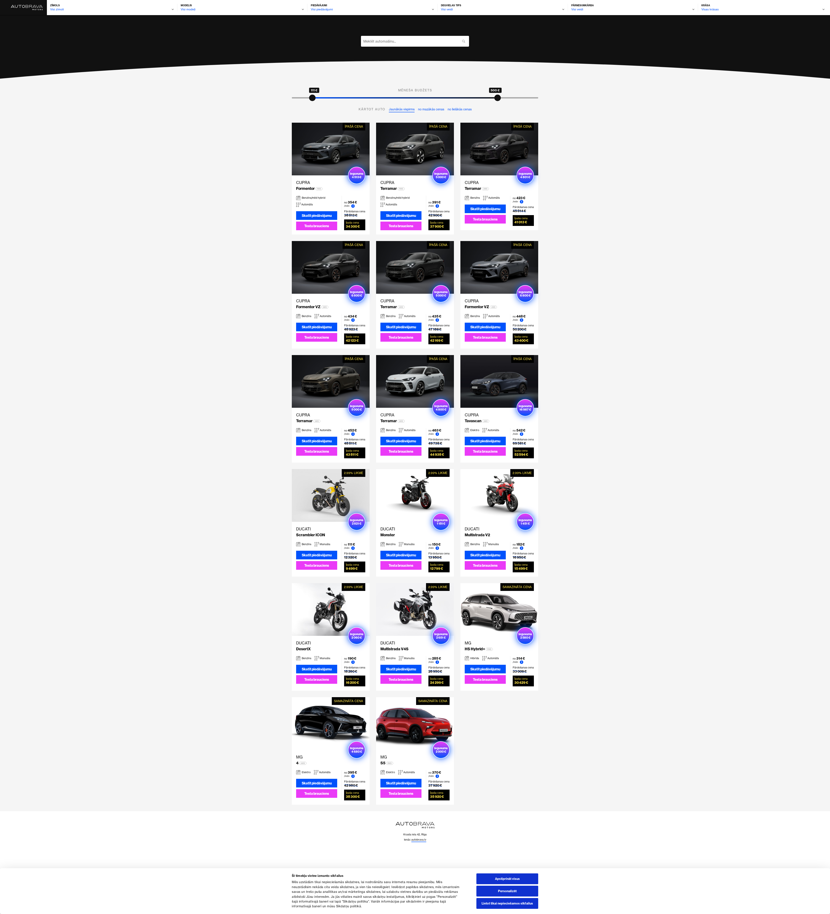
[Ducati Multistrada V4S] (415, 609)
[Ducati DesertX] (331, 609)
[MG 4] (331, 723)
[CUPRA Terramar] (415, 149)
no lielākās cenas (460, 109)
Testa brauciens (316, 226)
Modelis (186, 5)
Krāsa (705, 5)
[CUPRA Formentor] (331, 149)
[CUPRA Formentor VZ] (331, 267)
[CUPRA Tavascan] (499, 381)
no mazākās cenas (431, 109)
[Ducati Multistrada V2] (499, 495)
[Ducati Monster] (415, 495)
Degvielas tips (451, 5)
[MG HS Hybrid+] (499, 609)
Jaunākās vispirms (402, 109)
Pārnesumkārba (582, 5)
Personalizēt (507, 891)
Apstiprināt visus (507, 879)
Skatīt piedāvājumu (317, 215)
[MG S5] (415, 723)
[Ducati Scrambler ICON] (331, 495)
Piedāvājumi (319, 5)
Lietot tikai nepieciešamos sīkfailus (507, 903)
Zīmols (55, 5)
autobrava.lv (418, 839)
